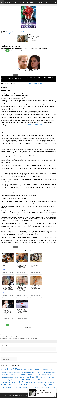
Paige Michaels (15, 384)
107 (21, 50)
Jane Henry (19, 374)
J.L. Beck (12, 374)
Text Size (15, 75)
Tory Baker (51, 387)
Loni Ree (36, 380)
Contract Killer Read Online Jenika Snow (11, 336)
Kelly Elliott (48, 377)
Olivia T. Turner (6, 385)
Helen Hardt (52, 372)
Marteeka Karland (30, 382)
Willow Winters (12, 390)
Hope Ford (5, 374)
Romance (24, 31)
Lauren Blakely (17, 379)
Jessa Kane (47, 374)
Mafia (36, 2)
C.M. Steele (30, 369)
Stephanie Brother (42, 387)
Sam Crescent (18, 387)
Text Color (4, 75)
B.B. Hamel (22, 369)
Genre (19, 2)
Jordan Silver (31, 377)
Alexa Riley (9, 369)
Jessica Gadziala (8, 377)
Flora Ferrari (43, 372)
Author (14, 2)
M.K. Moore (7, 382)
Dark (28, 2)
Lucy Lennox (51, 379)
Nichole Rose (50, 382)
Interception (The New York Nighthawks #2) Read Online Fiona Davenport (19, 338)
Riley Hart (47, 385)
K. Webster (42, 377)
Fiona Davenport (29, 372)
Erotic (40, 2)
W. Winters (4, 389)
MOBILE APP (8, 2)
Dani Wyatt (47, 369)
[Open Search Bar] (55, 2)
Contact (45, 2)
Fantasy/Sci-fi (12, 31)
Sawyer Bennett (32, 387)
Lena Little (27, 380)
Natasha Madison (39, 382)
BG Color (10, 75)
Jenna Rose (39, 374)
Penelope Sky (23, 385)
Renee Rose (39, 385)
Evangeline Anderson (12, 33)
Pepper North (31, 384)
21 (16, 50)
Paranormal (19, 31)
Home (2, 2)
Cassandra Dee (39, 369)
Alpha (31, 2)
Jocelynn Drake (20, 377)
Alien (7, 31)
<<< (2, 50)
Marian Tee (19, 382)
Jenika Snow (29, 374)
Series (23, 2)
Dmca (50, 2)
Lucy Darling (43, 380)
